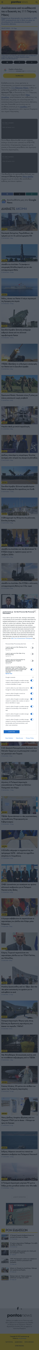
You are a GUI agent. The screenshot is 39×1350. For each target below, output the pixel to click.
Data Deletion (9, 738)
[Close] (35, 612)
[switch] (32, 648)
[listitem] (19, 644)
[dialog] (19, 675)
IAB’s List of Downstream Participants (21, 638)
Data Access (19, 738)
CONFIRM (11, 731)
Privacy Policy (30, 738)
